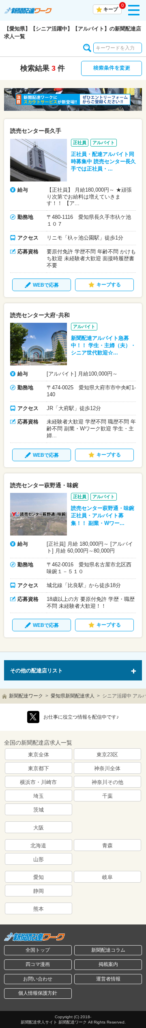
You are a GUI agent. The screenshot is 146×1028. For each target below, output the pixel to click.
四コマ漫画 (38, 964)
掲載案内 (108, 964)
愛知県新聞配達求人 (72, 696)
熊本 (38, 909)
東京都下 (38, 768)
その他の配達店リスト (36, 670)
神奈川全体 (107, 768)
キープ (110, 9)
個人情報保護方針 (37, 993)
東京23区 (107, 755)
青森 (107, 845)
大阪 (38, 828)
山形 (38, 859)
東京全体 (38, 755)
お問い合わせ (37, 979)
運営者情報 (108, 979)
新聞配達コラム (108, 950)
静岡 (38, 891)
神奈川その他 (107, 782)
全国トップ (38, 950)
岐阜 (107, 877)
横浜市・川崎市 (38, 782)
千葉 (107, 796)
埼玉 (38, 796)
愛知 (38, 877)
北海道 (38, 845)
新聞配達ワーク (26, 696)
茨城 (38, 810)
